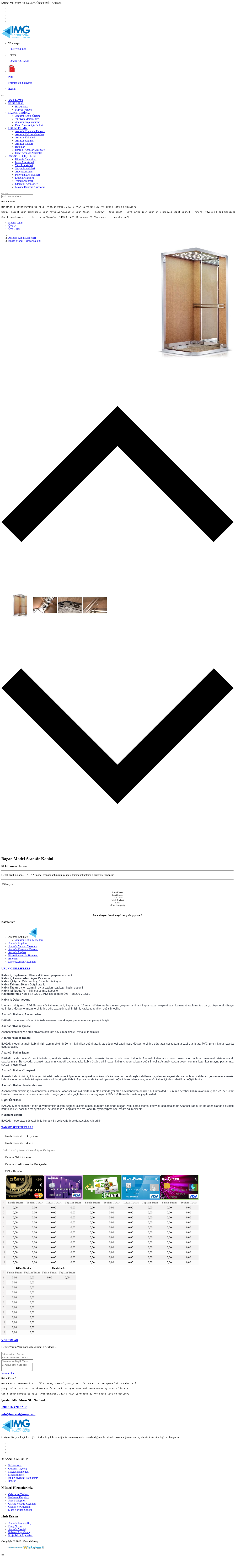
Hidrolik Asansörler (25, 159)
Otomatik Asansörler (26, 183)
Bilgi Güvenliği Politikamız (23, 1477)
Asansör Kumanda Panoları (30, 131)
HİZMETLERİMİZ (19, 112)
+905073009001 (17, 49)
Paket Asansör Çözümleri (29, 125)
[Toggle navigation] (2, 95)
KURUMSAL (16, 103)
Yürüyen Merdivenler (27, 118)
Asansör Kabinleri (25, 137)
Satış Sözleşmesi (17, 1500)
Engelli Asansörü (24, 177)
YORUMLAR (9, 1340)
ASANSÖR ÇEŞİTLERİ (22, 156)
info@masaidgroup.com (18, 1414)
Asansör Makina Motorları (29, 134)
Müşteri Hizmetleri (18, 1471)
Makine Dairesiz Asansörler (30, 187)
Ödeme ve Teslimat (18, 1494)
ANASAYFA (15, 100)
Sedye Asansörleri (25, 168)
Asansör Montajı (17, 1529)
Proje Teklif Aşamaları (20, 1535)
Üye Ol (12, 225)
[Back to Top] (2, 1554)
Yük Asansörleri (24, 165)
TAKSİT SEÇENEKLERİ (17, 1127)
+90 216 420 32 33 (18, 60)
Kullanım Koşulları (18, 1497)
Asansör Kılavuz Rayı (20, 1523)
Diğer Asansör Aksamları (28, 152)
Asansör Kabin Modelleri (22, 237)
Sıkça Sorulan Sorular (20, 1509)
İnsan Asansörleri (24, 162)
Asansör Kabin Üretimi (27, 115)
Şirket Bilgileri (16, 1474)
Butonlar (20, 146)
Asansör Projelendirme (27, 122)
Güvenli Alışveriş (17, 1468)
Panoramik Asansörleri (27, 174)
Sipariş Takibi (15, 222)
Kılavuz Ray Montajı (19, 1532)
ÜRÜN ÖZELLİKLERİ (15, 968)
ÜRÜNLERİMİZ (18, 128)
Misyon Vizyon (23, 109)
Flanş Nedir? (15, 1526)
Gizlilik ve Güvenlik (19, 1506)
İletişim (12, 88)
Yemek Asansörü (24, 180)
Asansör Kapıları (24, 140)
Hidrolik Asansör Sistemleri (30, 149)
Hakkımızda (21, 106)
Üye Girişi (14, 228)
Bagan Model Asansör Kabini (24, 240)
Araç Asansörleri (24, 171)
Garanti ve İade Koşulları (22, 1503)
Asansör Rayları (24, 143)
